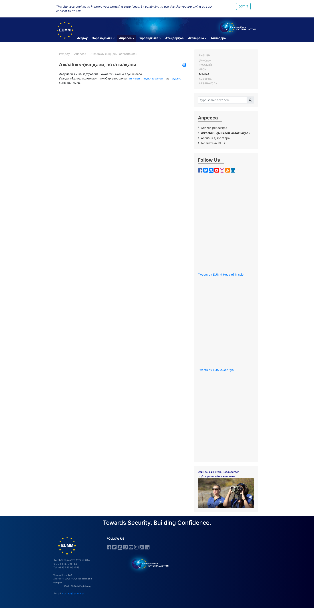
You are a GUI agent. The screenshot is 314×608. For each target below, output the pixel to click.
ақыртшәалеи (153, 78)
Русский (205, 64)
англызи (134, 78)
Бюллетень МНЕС (213, 143)
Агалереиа (196, 38)
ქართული (205, 60)
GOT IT (243, 6)
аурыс (176, 78)
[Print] (184, 65)
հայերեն (205, 78)
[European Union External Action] (148, 563)
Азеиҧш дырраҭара (215, 138)
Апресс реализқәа (214, 128)
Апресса (125, 38)
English (204, 55)
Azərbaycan (208, 83)
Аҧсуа (204, 73)
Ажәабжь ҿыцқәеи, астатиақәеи (113, 54)
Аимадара (218, 38)
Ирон (202, 69)
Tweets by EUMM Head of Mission (221, 274)
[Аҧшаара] (250, 100)
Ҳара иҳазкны (102, 38)
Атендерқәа (174, 38)
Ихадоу (82, 38)
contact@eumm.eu (73, 593)
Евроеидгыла (148, 38)
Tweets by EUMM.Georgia (216, 370)
